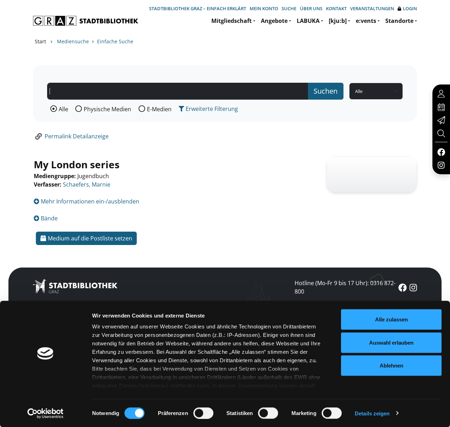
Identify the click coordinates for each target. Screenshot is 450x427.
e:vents (366, 21)
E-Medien (159, 109)
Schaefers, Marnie (86, 184)
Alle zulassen (391, 319)
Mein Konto (264, 8)
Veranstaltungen (372, 8)
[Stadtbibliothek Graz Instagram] (441, 164)
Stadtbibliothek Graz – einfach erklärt (197, 8)
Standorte (399, 21)
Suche (289, 8)
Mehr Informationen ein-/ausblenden (89, 201)
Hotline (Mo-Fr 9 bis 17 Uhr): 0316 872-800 (345, 287)
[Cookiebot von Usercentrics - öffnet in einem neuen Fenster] (45, 413)
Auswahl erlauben (391, 342)
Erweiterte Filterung (211, 109)
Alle (63, 109)
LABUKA (308, 21)
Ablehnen (391, 366)
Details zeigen (372, 413)
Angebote (274, 21)
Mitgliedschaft (231, 21)
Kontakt (336, 8)
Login (410, 8)
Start (40, 41)
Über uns (311, 8)
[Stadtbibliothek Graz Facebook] (441, 151)
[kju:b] (338, 21)
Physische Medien (107, 109)
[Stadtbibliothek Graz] (85, 20)
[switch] (203, 413)
